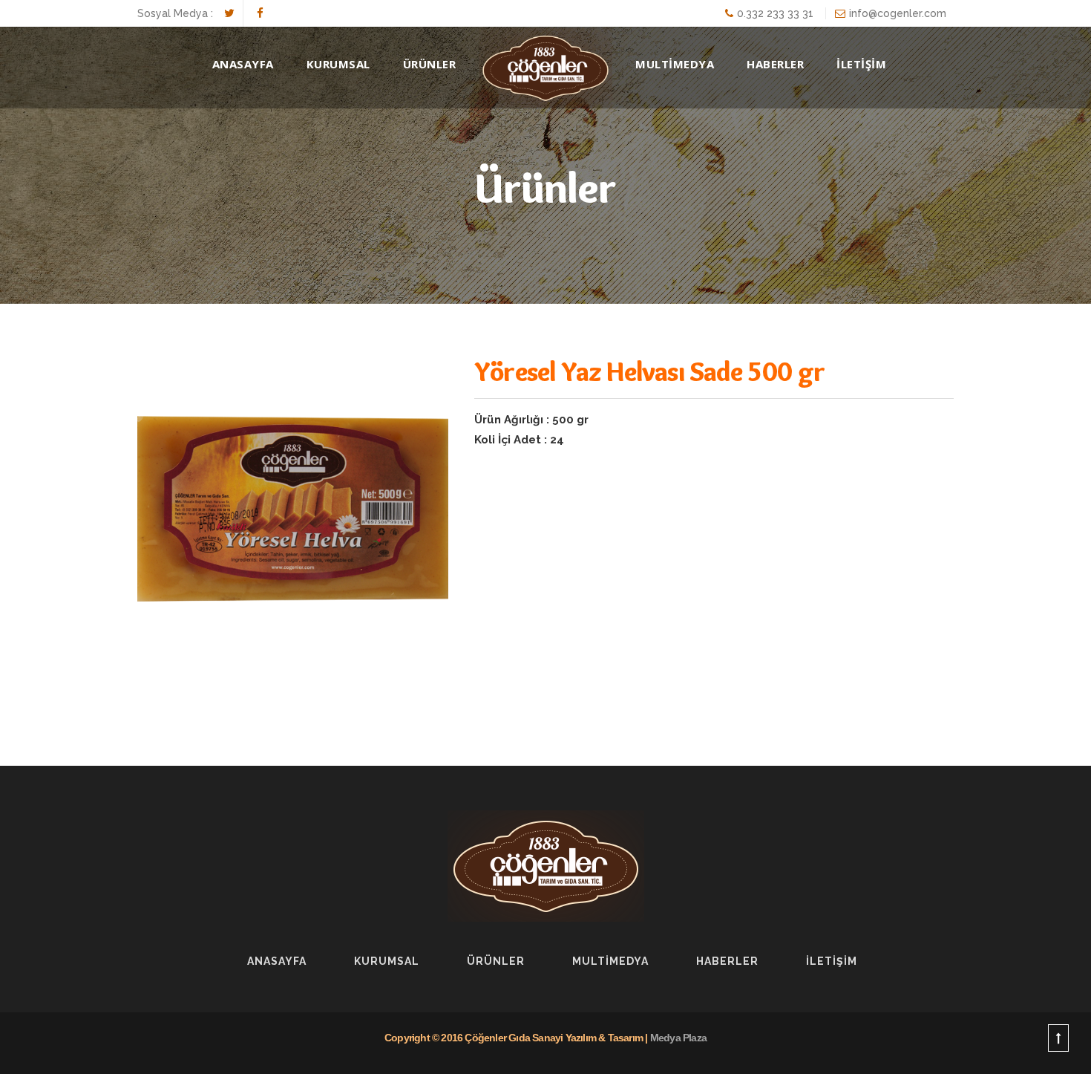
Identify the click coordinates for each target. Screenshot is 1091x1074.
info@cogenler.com (897, 13)
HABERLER (775, 63)
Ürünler (496, 961)
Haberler (727, 961)
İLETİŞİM (861, 63)
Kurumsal (338, 63)
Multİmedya (610, 961)
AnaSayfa (243, 63)
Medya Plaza (678, 1038)
